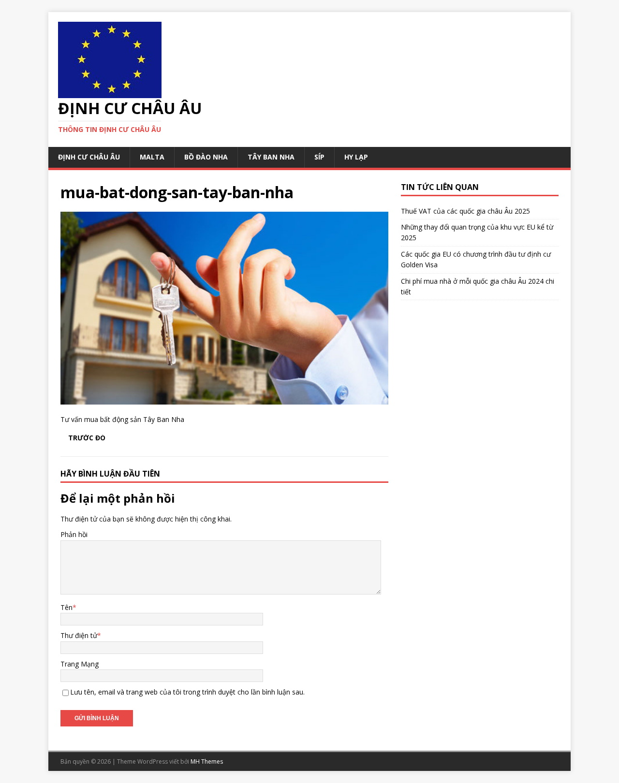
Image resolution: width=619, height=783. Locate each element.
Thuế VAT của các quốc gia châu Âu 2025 (465, 211)
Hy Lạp (356, 156)
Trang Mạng (79, 663)
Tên (66, 607)
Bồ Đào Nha (206, 156)
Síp (319, 156)
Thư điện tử (78, 635)
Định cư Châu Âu (89, 156)
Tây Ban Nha (271, 156)
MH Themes (207, 761)
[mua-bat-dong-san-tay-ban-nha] (224, 398)
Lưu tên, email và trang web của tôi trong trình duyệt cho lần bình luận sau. (187, 691)
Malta (152, 156)
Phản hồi (74, 534)
